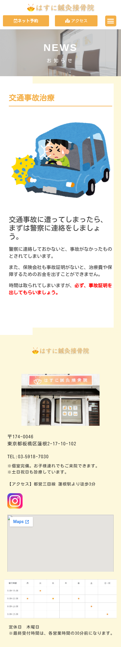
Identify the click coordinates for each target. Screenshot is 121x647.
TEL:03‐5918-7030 (28, 456)
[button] (110, 21)
